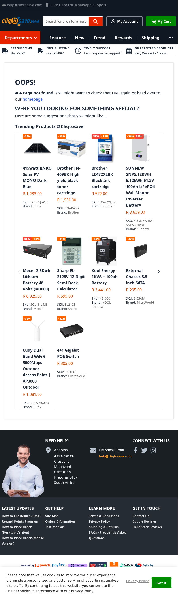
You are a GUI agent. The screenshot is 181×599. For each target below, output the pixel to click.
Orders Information (60, 521)
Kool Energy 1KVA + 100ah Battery (105, 276)
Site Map (51, 516)
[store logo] (20, 21)
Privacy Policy (99, 521)
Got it (161, 583)
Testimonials (54, 527)
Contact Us (140, 516)
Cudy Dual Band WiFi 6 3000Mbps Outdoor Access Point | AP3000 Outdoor (37, 369)
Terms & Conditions (104, 516)
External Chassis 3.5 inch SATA (136, 276)
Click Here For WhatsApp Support (78, 4)
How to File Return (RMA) (21, 516)
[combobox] (73, 21)
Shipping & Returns (104, 527)
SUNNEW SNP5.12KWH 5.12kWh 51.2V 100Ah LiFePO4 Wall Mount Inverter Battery (140, 186)
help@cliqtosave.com (24, 4)
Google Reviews (144, 521)
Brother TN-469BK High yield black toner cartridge (69, 180)
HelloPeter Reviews (147, 527)
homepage (33, 99)
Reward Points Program (20, 521)
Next (159, 271)
